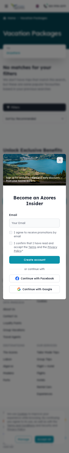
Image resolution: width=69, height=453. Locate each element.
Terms (32, 247)
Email (13, 215)
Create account (34, 260)
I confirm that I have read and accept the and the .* (35, 247)
